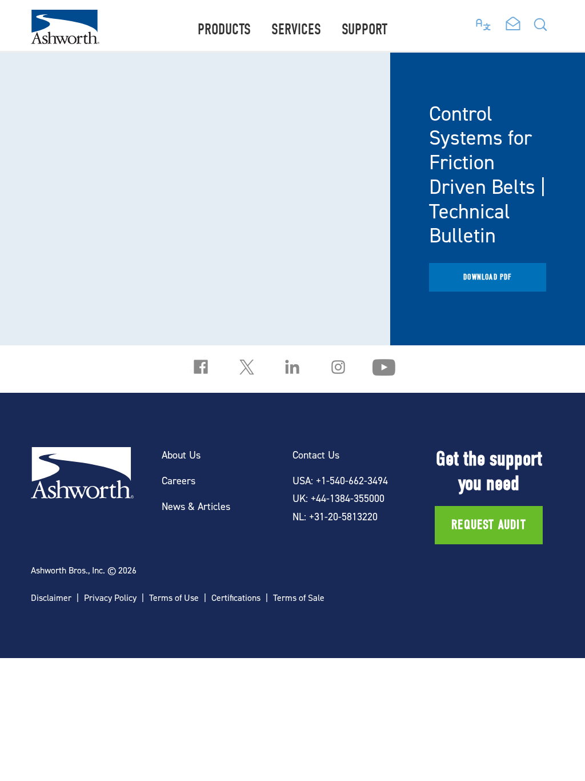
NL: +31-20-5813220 (335, 517)
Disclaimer (51, 597)
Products (224, 29)
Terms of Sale (298, 597)
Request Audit (488, 524)
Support (364, 29)
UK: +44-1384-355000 (338, 498)
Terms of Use (174, 597)
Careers (178, 481)
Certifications (236, 597)
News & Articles (196, 506)
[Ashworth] (65, 40)
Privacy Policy (110, 597)
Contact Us (315, 455)
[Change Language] (483, 21)
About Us (181, 455)
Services (296, 29)
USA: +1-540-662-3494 (340, 481)
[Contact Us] (513, 24)
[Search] (540, 27)
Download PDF (487, 277)
